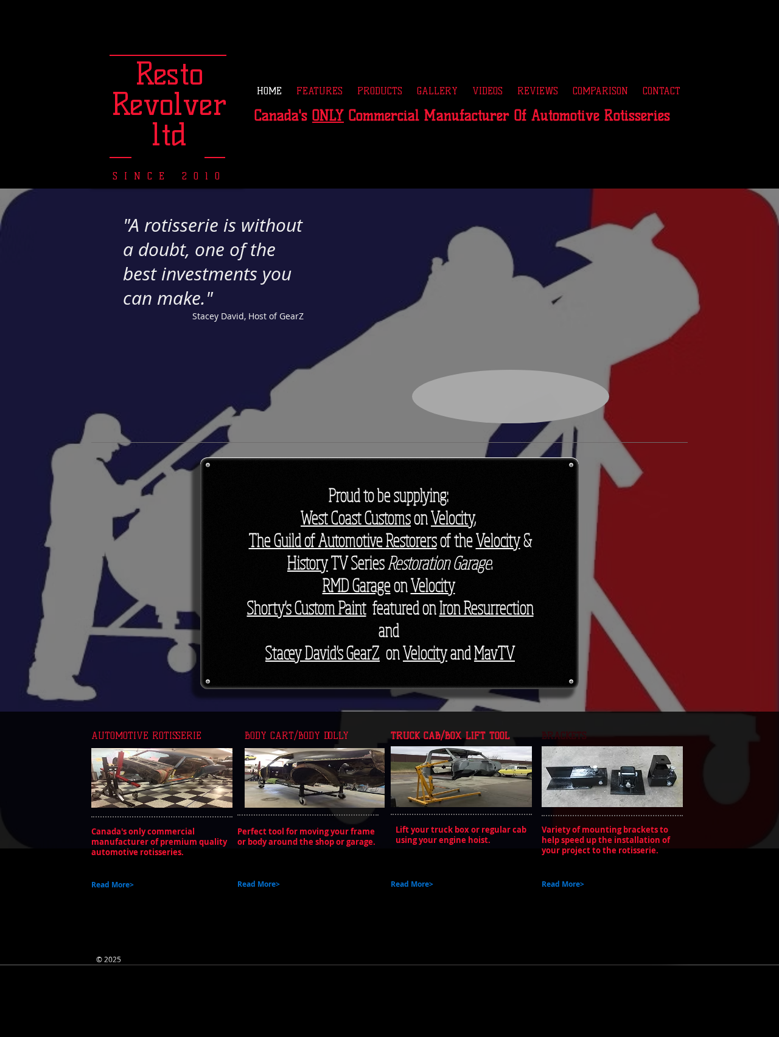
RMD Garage (357, 585)
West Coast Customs (356, 517)
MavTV (494, 652)
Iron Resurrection (486, 607)
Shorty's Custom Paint (306, 607)
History (307, 562)
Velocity (452, 517)
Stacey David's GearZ (322, 652)
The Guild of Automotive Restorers (343, 540)
